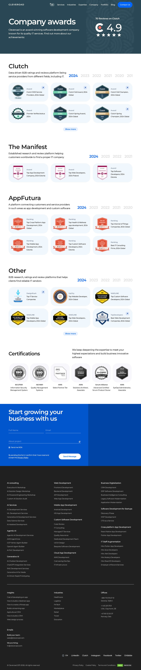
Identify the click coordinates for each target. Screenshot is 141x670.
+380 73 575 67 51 (107, 598)
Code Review (59, 524)
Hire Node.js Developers (110, 557)
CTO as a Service (107, 521)
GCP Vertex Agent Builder (17, 543)
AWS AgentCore (13, 539)
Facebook (107, 655)
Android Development (63, 510)
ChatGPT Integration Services (18, 565)
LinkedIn (75, 655)
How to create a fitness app (18, 605)
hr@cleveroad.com (14, 646)
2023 (85, 75)
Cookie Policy (91, 665)
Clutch (85, 655)
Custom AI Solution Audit (17, 499)
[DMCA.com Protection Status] (124, 665)
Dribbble (128, 655)
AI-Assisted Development (17, 524)
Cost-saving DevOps (62, 561)
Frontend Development (63, 488)
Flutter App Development (111, 535)
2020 (119, 75)
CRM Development (108, 488)
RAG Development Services (18, 569)
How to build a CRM (15, 616)
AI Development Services (17, 510)
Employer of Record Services (112, 565)
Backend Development (63, 491)
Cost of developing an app (17, 597)
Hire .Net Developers (109, 554)
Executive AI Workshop (16, 488)
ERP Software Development (112, 491)
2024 (73, 75)
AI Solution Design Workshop (18, 491)
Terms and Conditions (106, 665)
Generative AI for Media (16, 572)
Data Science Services (15, 521)
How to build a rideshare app (18, 601)
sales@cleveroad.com (15, 638)
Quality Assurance (61, 535)
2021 (108, 75)
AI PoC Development (15, 550)
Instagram (95, 655)
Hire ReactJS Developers (110, 561)
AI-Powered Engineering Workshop (21, 495)
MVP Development (108, 517)
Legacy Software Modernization (113, 499)
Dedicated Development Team (66, 539)
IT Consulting (59, 528)
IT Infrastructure (60, 565)
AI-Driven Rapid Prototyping (18, 576)
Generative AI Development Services (21, 517)
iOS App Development (63, 513)
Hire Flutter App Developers (112, 546)
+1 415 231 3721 (106, 606)
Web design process (15, 620)
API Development (61, 495)
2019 (131, 75)
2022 (96, 75)
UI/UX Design (59, 543)
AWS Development (61, 557)
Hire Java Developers (109, 550)
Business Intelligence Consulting (114, 495)
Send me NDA (16, 447)
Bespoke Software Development (67, 547)
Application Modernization (111, 502)
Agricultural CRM (14, 612)
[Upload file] (80, 442)
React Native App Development (113, 532)
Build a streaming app (16, 608)
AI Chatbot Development (17, 561)
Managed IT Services (62, 532)
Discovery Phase (107, 513)
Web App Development (63, 499)
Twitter (118, 655)
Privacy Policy (23, 458)
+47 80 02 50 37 (107, 614)
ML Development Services (17, 513)
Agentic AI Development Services (20, 535)
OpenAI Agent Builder (16, 547)
